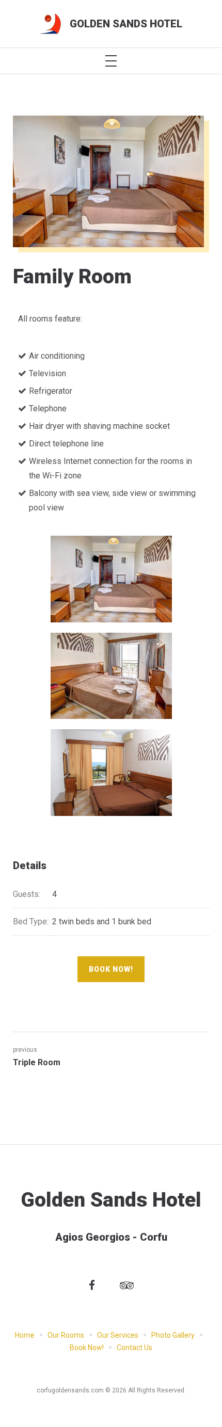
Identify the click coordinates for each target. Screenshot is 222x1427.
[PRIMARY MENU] (111, 61)
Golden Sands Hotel (126, 24)
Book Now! (111, 969)
